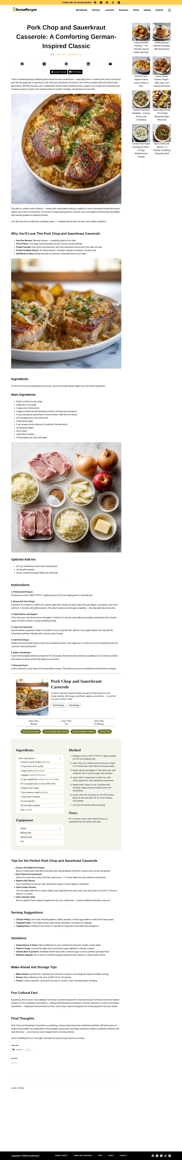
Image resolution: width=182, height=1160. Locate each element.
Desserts (123, 10)
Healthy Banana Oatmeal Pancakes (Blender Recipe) (161, 46)
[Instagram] (101, 2)
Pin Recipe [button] (74, 705)
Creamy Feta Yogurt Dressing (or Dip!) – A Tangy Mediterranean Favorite (141, 150)
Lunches (109, 10)
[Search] (169, 10)
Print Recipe (76, 72)
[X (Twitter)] (44, 64)
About (111, 1155)
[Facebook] (95, 2)
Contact (123, 1155)
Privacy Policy (61, 1155)
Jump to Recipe (59, 72)
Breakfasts (81, 10)
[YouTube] (119, 2)
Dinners (96, 10)
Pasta (136, 10)
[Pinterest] (107, 2)
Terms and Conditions (83, 1155)
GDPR (100, 1155)
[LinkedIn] (88, 64)
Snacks (159, 10)
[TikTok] (113, 2)
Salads (147, 10)
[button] (60, 758)
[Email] (110, 64)
